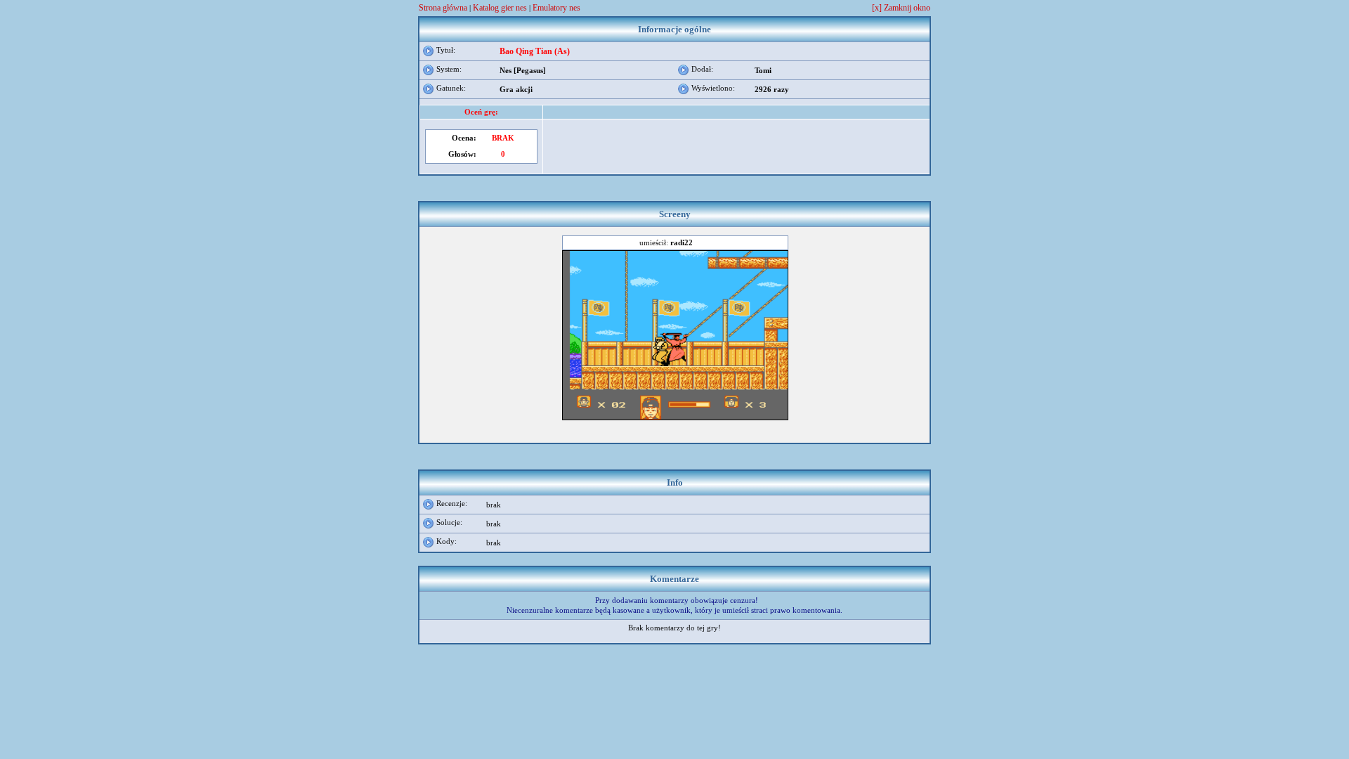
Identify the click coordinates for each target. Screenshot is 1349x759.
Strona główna (443, 8)
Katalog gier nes (500, 8)
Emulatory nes (556, 8)
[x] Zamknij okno (901, 8)
